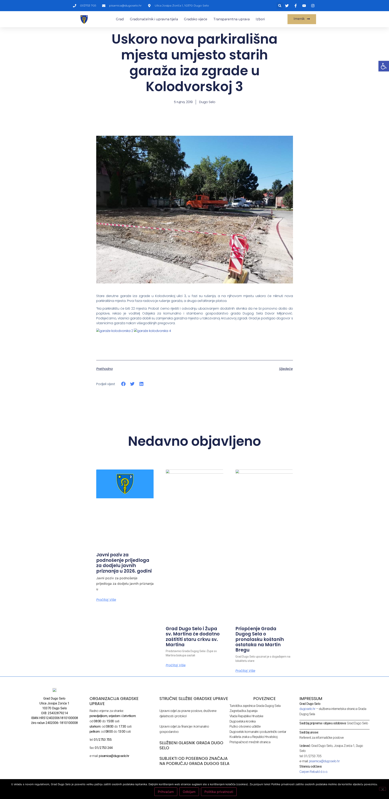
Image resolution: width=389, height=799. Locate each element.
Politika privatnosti (218, 792)
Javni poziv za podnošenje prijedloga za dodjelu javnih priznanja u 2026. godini (124, 563)
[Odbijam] (382, 789)
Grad (120, 19)
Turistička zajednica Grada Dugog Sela (255, 706)
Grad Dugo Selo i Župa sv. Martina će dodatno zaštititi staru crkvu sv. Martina (193, 637)
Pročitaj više (106, 599)
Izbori (260, 19)
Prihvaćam (166, 792)
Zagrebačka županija (243, 711)
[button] (280, 5)
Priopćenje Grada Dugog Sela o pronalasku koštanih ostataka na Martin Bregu (259, 639)
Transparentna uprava (231, 19)
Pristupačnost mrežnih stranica (250, 742)
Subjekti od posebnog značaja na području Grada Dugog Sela (194, 761)
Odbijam (189, 792)
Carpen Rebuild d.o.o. (313, 772)
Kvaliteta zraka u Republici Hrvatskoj (253, 737)
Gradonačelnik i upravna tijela (154, 19)
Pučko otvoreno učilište (245, 726)
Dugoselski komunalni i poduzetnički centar (258, 732)
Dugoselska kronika (243, 721)
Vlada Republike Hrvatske (246, 716)
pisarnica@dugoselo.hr (324, 761)
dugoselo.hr (307, 709)
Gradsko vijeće (195, 19)
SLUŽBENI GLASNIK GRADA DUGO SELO (191, 745)
